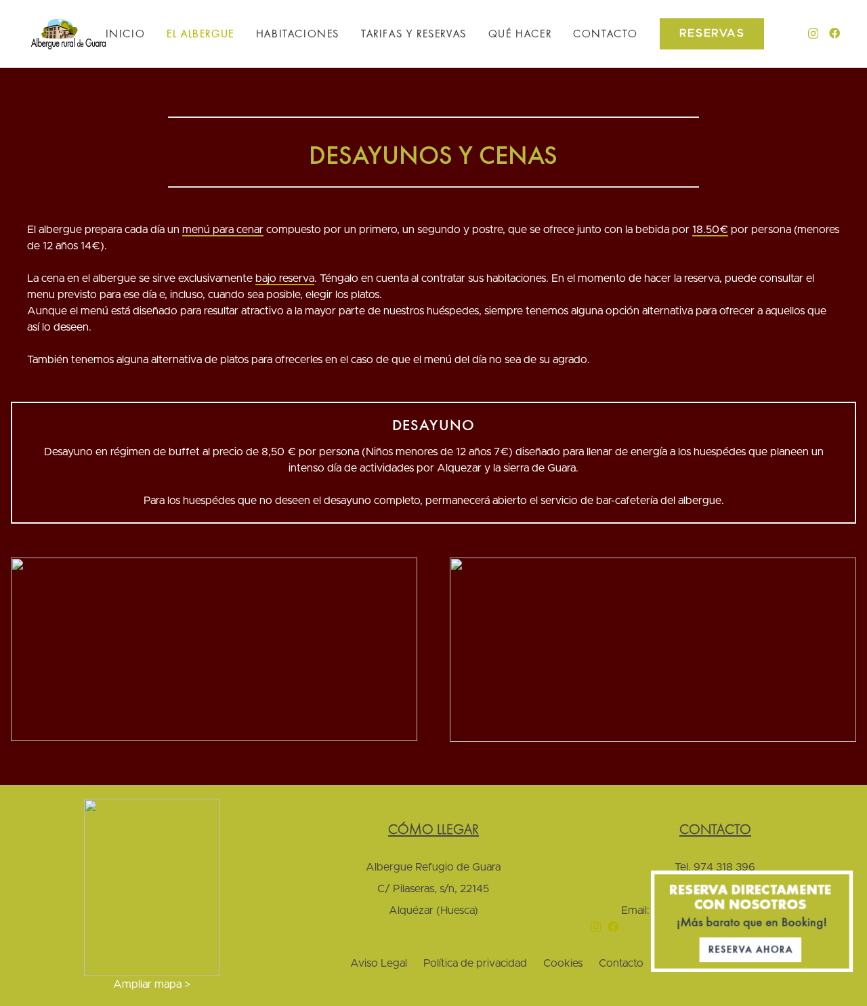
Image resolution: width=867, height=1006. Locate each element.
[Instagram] (813, 34)
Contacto (621, 963)
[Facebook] (834, 33)
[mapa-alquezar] (151, 887)
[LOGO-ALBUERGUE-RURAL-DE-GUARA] (68, 34)
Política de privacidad (475, 963)
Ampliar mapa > (151, 984)
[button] (241, 34)
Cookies (563, 963)
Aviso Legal (378, 963)
